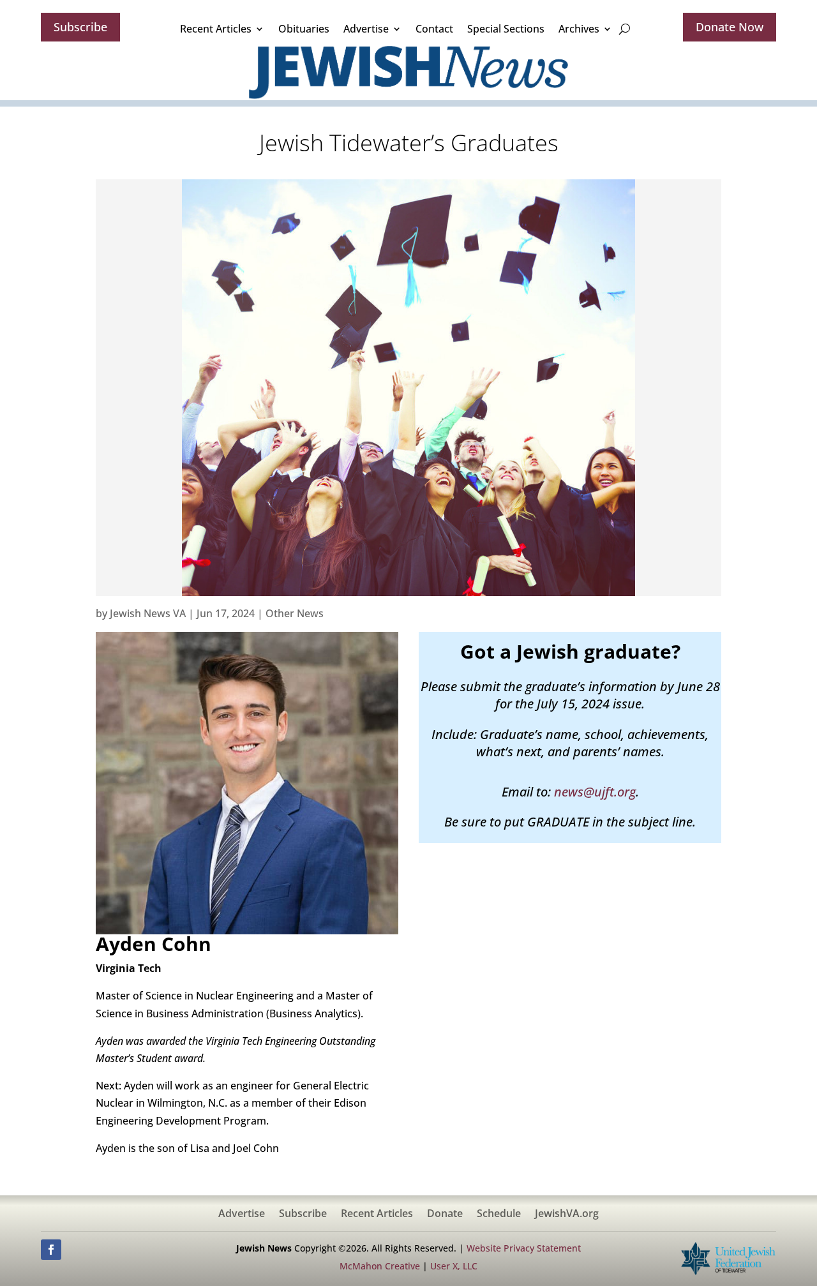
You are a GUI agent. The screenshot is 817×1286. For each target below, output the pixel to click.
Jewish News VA (148, 613)
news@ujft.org (595, 791)
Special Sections (505, 29)
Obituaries (303, 29)
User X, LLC (453, 1266)
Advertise (366, 29)
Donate (445, 1214)
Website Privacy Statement (524, 1248)
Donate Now (729, 26)
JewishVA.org (567, 1214)
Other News (295, 613)
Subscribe (80, 26)
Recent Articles (215, 29)
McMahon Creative (380, 1266)
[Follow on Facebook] (51, 1249)
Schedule (499, 1214)
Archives (578, 29)
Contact (434, 29)
